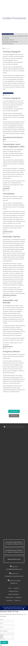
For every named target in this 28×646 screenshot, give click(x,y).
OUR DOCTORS (14, 411)
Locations (16, 588)
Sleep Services (9, 597)
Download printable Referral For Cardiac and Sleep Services (14, 543)
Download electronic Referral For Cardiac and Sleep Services (14, 551)
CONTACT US (14, 415)
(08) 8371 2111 (14, 583)
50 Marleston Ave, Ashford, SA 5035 (14, 576)
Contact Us (17, 600)
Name (2, 619)
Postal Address (4, 631)
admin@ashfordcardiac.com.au (14, 569)
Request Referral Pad (14, 559)
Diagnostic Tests (13, 591)
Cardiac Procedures (13, 594)
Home (9, 588)
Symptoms (9, 600)
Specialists (18, 597)
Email (1, 623)
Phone (2, 627)
